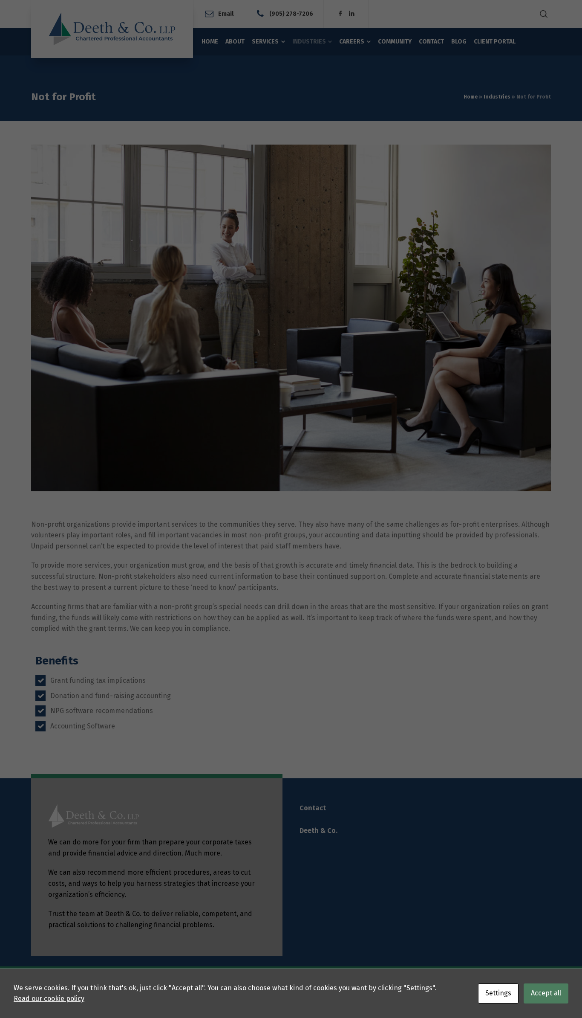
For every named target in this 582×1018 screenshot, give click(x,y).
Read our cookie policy (49, 999)
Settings (498, 993)
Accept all (546, 993)
